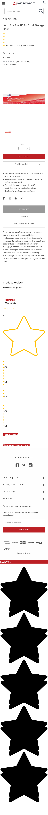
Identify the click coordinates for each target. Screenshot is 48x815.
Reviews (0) (10, 300)
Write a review (28, 45)
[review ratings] (4, 39)
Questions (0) (10, 303)
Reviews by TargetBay (12, 287)
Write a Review (9, 64)
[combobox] (24, 11)
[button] (4, 45)
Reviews (6, 562)
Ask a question (14, 45)
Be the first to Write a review (17, 445)
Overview (24, 209)
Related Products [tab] (24, 224)
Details (24, 216)
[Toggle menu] (3, 3)
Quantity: (24, 144)
